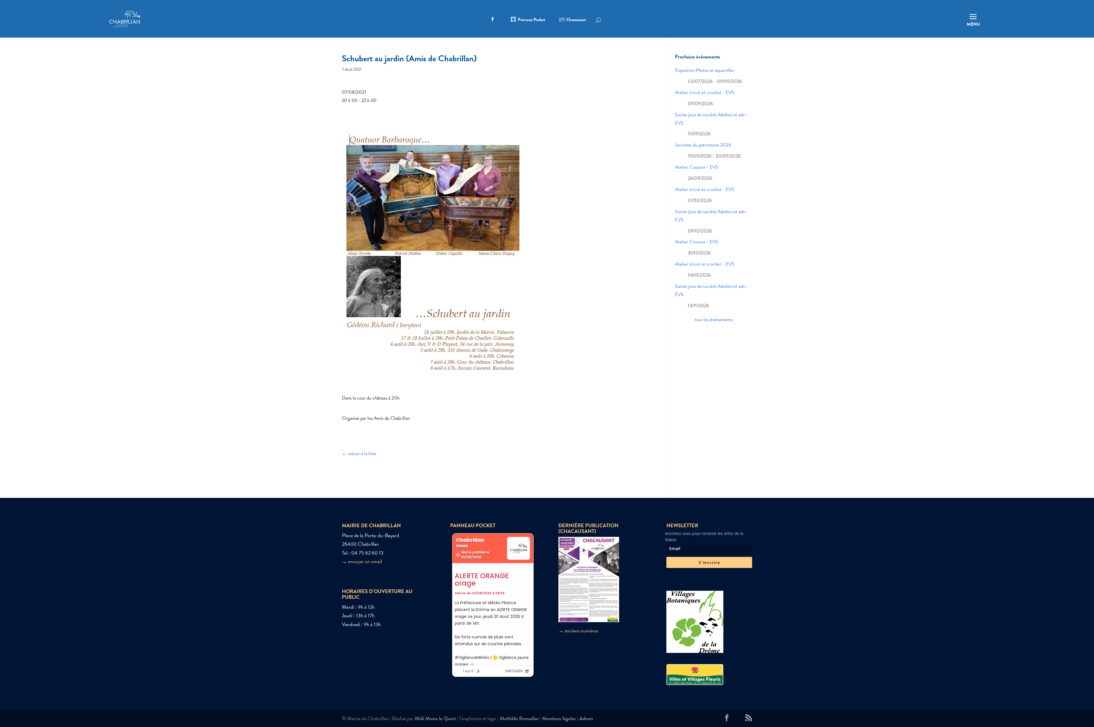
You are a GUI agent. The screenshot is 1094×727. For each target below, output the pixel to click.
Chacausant (576, 20)
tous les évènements (714, 319)
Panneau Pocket (531, 20)
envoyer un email (365, 561)
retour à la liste (362, 453)
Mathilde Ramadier (519, 718)
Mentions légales (559, 718)
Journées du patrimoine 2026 (703, 144)
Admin (586, 718)
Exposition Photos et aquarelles (704, 70)
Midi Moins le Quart (435, 718)
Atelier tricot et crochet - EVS (704, 92)
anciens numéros (581, 630)
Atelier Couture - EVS (696, 167)
